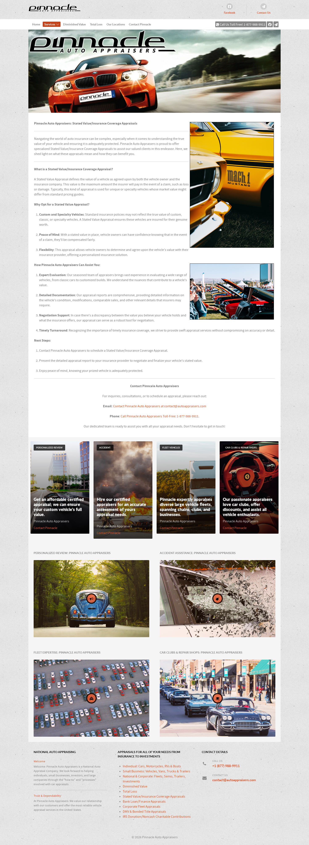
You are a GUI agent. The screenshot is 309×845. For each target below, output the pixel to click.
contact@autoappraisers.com (185, 406)
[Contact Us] (276, 24)
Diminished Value (135, 786)
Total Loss (130, 791)
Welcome (39, 761)
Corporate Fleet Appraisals (141, 806)
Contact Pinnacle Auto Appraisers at (138, 406)
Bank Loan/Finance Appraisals (144, 801)
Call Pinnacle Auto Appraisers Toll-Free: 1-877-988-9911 (159, 416)
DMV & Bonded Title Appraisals (144, 812)
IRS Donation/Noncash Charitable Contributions (157, 817)
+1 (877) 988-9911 (226, 766)
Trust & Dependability (47, 796)
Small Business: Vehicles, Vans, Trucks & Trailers (156, 771)
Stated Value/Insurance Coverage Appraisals (154, 796)
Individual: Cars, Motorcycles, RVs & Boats (152, 766)
